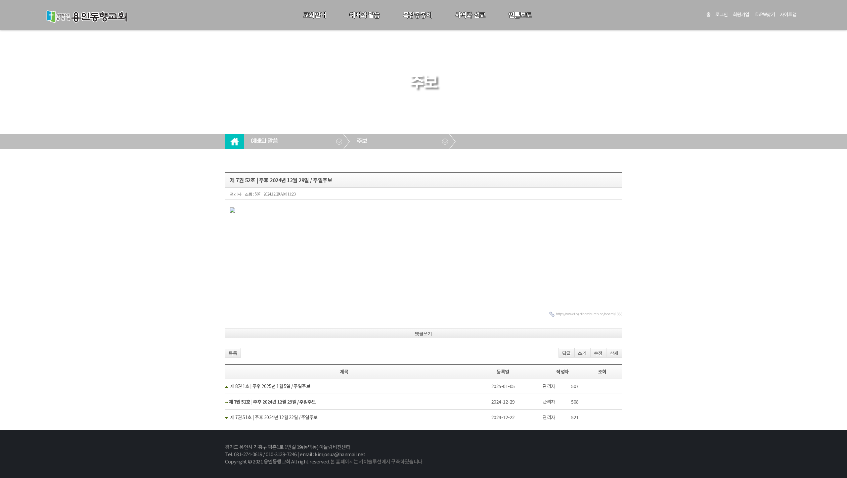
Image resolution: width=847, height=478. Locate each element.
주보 (362, 141)
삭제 (614, 353)
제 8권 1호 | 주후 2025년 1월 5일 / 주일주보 (270, 386)
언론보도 (520, 15)
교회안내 (314, 15)
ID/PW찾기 (764, 14)
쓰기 (582, 353)
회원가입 (741, 14)
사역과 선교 (470, 15)
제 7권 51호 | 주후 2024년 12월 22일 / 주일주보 (274, 417)
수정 (598, 353)
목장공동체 (417, 15)
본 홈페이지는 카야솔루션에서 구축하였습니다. (377, 461)
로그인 (721, 14)
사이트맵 (788, 14)
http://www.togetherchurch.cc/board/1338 (589, 313)
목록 (233, 353)
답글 (566, 353)
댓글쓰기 (423, 333)
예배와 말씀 (364, 15)
